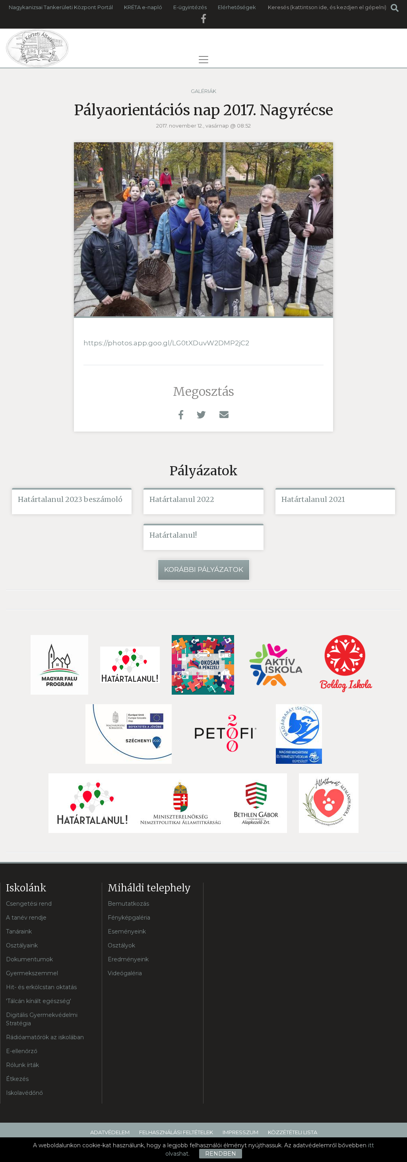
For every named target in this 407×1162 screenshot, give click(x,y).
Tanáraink (19, 931)
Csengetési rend (29, 903)
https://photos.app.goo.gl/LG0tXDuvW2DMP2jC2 (166, 343)
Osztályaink (22, 945)
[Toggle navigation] (203, 60)
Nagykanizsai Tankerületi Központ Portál (61, 7)
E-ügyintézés (190, 7)
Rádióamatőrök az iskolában (45, 1037)
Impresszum (240, 1132)
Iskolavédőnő (24, 1092)
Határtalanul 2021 (313, 499)
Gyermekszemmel (32, 973)
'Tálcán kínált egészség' (38, 1001)
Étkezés (17, 1079)
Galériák (203, 91)
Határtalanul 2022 (181, 499)
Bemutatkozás (128, 903)
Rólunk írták (22, 1065)
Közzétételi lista (292, 1132)
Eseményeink (127, 931)
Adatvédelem (110, 1132)
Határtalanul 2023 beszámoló (70, 499)
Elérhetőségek (237, 7)
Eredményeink (128, 959)
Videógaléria (125, 973)
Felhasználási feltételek (176, 1132)
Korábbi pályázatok (203, 569)
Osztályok (121, 945)
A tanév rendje (26, 917)
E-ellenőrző (21, 1051)
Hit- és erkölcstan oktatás (41, 987)
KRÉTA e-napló (143, 7)
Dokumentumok (29, 959)
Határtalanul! (173, 535)
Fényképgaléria (129, 917)
